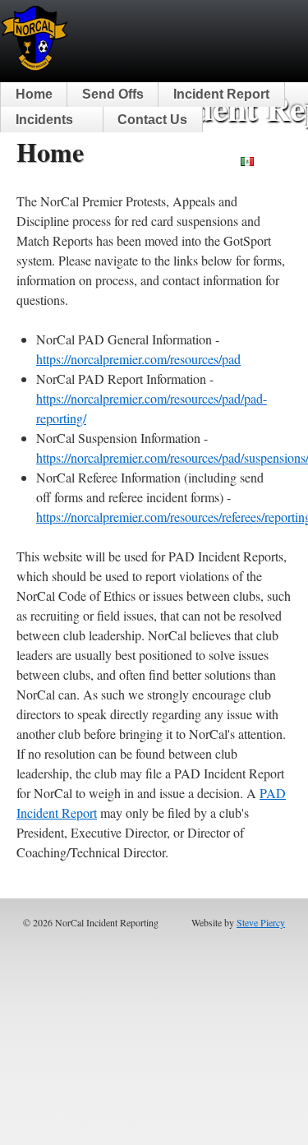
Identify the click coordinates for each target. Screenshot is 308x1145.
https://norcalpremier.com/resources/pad (138, 358)
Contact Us (152, 120)
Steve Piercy (261, 922)
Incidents (44, 120)
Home (34, 94)
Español (279, 160)
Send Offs (113, 94)
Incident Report (221, 94)
